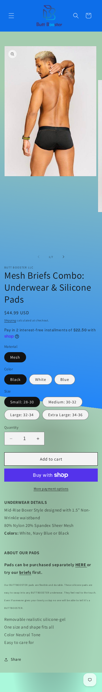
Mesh (15, 357)
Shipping (10, 320)
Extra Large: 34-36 (65, 414)
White (40, 379)
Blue (64, 379)
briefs (25, 572)
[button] (11, 15)
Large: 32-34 (22, 414)
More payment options (51, 488)
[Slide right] (63, 256)
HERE (81, 564)
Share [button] (16, 659)
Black (15, 379)
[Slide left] (38, 256)
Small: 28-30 (22, 401)
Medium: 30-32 (62, 401)
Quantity (11, 427)
